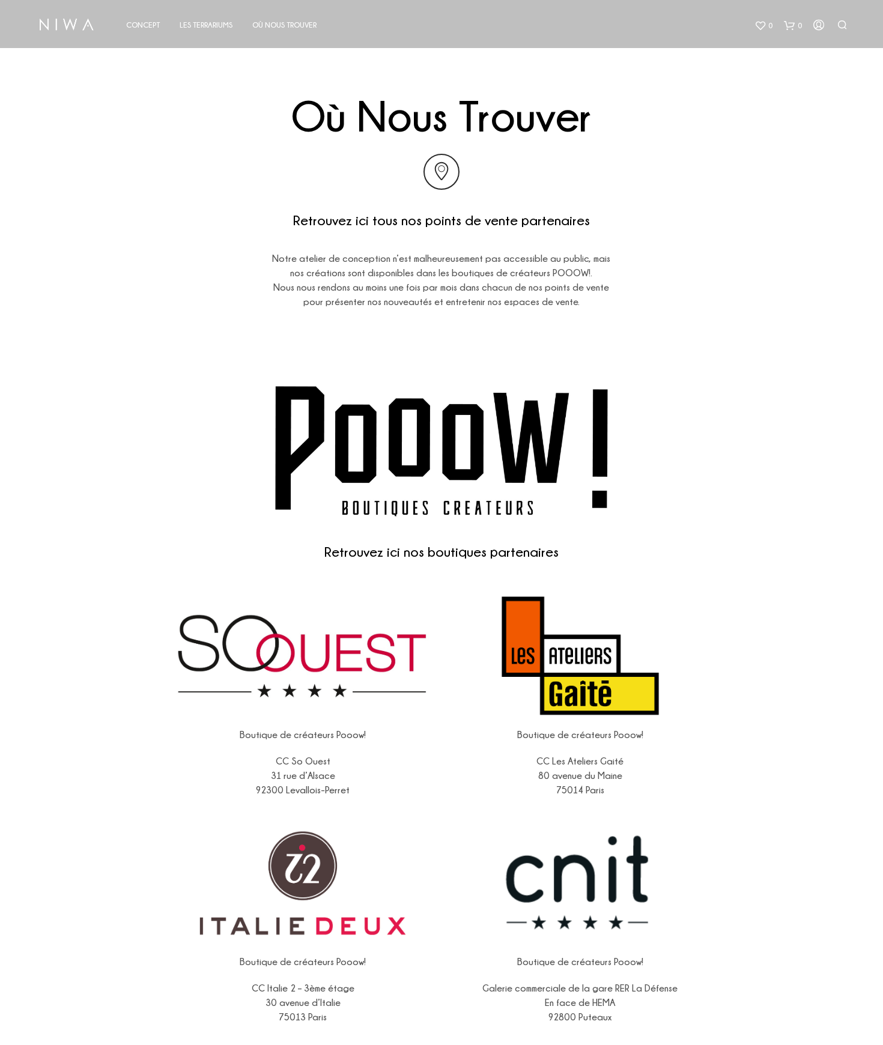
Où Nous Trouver (284, 24)
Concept (143, 24)
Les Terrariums (206, 24)
